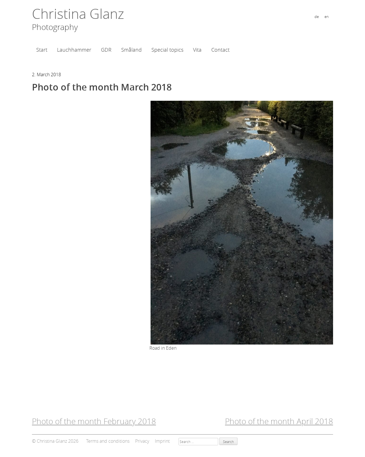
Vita (197, 49)
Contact (220, 49)
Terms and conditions (107, 441)
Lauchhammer (74, 49)
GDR (106, 49)
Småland (131, 49)
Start (41, 49)
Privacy (142, 441)
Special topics (167, 49)
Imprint (162, 441)
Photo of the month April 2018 (279, 421)
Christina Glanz (78, 14)
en (327, 16)
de (317, 16)
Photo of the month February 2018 (94, 421)
